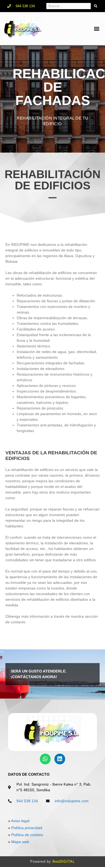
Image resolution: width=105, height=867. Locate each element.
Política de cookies (27, 835)
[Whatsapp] (45, 759)
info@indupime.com (72, 801)
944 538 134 (27, 801)
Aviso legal (20, 821)
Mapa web (20, 842)
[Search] (96, 6)
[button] (96, 28)
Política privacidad (26, 828)
